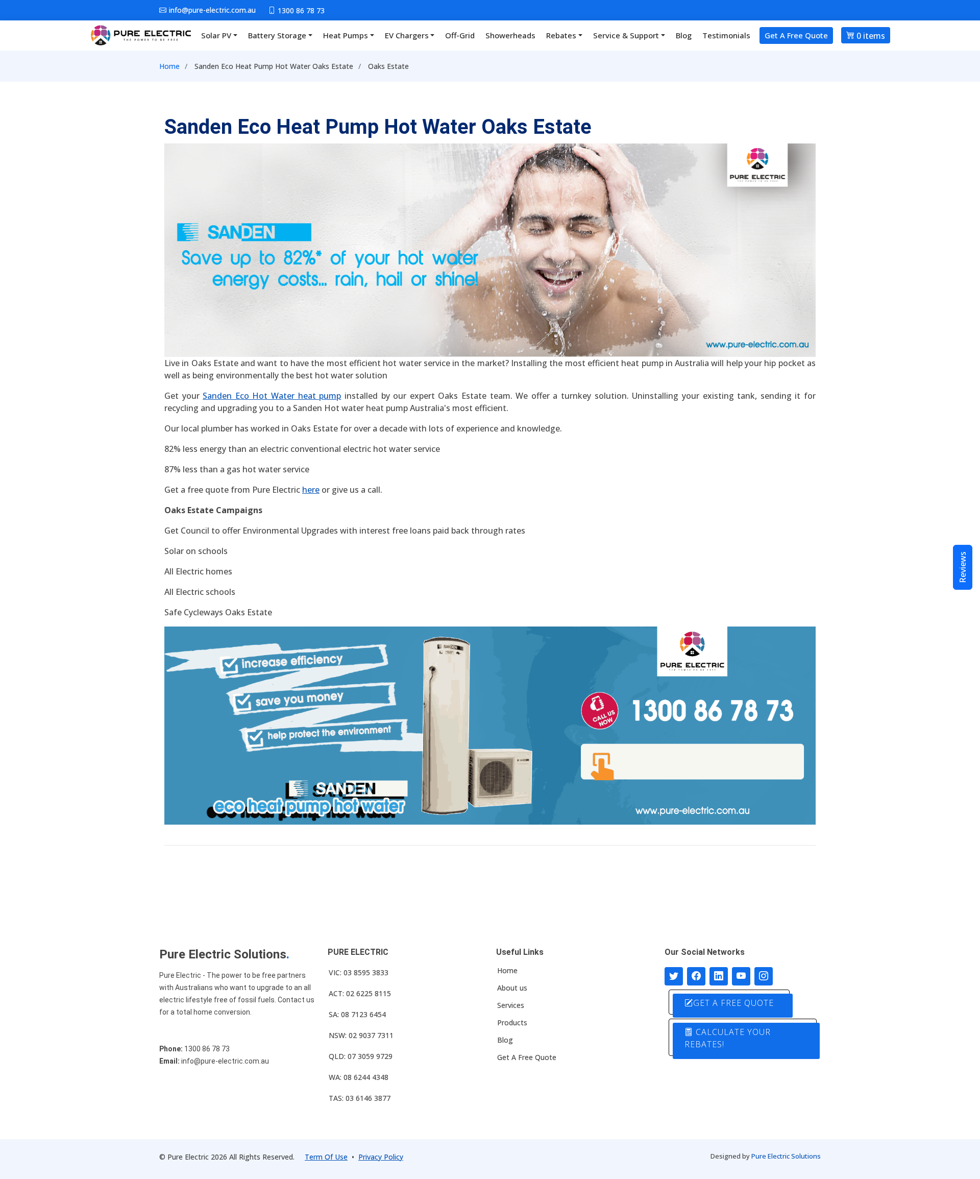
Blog (684, 35)
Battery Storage (277, 35)
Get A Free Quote (796, 35)
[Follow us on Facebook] (696, 976)
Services (510, 1005)
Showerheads (510, 35)
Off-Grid (460, 35)
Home (169, 66)
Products (512, 1022)
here (311, 489)
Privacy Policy (380, 1157)
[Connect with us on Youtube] (741, 976)
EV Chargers (407, 35)
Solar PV (216, 35)
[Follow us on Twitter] (674, 976)
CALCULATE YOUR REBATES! (727, 1038)
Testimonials (726, 35)
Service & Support (626, 35)
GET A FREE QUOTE (733, 1002)
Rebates (561, 35)
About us (512, 988)
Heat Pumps (345, 35)
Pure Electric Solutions (786, 1156)
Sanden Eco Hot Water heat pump (272, 395)
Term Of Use (326, 1157)
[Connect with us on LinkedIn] (718, 976)
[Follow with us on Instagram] (763, 976)
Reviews (962, 567)
